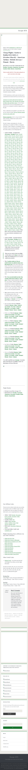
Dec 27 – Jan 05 (10, 181)
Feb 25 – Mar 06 (10, 228)
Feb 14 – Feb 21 (15, 212)
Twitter (8, 693)
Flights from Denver (9, 549)
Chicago (6, 316)
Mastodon (9, 685)
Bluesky (8, 682)
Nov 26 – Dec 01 (14, 159)
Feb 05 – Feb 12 (10, 208)
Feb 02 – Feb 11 (11, 203)
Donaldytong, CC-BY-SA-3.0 (15, 47)
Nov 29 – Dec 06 (10, 162)
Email (4, 708)
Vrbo (13, 519)
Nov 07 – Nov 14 (16, 145)
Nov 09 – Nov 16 (14, 146)
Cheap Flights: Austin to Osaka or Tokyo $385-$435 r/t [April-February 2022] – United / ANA (14, 585)
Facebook (9, 696)
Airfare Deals (8, 613)
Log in (4, 737)
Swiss (14, 522)
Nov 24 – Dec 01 (16, 157)
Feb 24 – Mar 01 (8, 225)
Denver (15, 309)
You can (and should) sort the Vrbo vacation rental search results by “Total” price (14, 278)
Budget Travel (8, 560)
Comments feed (6, 743)
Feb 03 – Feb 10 (8, 204)
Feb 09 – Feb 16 (19, 211)
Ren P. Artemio (18, 49)
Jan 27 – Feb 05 (10, 200)
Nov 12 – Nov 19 (18, 149)
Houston (11, 305)
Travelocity (9, 67)
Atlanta (19, 309)
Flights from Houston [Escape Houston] (13, 552)
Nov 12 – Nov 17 (10, 149)
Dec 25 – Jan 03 (13, 179)
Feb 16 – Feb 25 (17, 215)
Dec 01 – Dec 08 (16, 164)
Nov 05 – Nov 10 (10, 143)
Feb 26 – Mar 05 (17, 228)
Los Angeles (13, 308)
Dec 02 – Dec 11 (14, 165)
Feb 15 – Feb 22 (12, 214)
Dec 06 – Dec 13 (8, 168)
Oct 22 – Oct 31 (11, 137)
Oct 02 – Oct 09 (18, 134)
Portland (7, 309)
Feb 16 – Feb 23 (10, 215)
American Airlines (18, 613)
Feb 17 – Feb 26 (13, 217)
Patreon (8, 670)
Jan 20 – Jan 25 (17, 242)
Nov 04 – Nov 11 (12, 142)
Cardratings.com (8, 530)
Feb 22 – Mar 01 (12, 222)
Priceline (5, 67)
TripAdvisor (13, 526)
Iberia (10, 521)
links (16, 255)
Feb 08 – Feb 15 (11, 211)
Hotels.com (18, 526)
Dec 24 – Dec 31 (16, 178)
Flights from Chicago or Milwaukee (12, 540)
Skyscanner (21, 67)
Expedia (5, 68)
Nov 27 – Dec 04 (12, 160)
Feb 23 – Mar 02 (10, 223)
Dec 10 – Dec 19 (19, 171)
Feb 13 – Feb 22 (8, 212)
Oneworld (7, 618)
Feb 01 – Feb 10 (13, 201)
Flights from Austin (10, 616)
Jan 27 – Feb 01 (13, 198)
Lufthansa (10, 522)
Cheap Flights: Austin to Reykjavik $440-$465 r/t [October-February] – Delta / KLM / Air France (13, 578)
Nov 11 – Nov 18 (12, 148)
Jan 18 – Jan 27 (17, 193)
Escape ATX (22, 31)
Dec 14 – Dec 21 (14, 175)
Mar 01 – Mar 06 (15, 229)
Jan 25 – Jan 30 (17, 197)
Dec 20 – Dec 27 (11, 176)
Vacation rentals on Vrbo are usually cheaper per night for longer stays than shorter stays (14, 263)
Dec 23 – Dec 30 (19, 176)
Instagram (9, 687)
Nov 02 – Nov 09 (14, 140)
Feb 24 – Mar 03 (15, 225)
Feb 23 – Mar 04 (17, 223)
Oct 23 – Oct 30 (19, 137)
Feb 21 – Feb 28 (8, 220)
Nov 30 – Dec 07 (8, 164)
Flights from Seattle (9, 544)
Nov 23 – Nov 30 (8, 157)
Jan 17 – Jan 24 (10, 193)
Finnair (20, 615)
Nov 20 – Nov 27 (10, 156)
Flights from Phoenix (9, 547)
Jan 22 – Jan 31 (10, 197)
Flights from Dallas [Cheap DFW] (12, 554)
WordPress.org (5, 746)
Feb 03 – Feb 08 (19, 203)
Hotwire (12, 68)
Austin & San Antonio (9, 314)
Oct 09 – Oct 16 (8, 135)
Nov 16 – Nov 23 (14, 153)
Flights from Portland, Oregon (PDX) (12, 546)
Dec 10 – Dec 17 (11, 171)
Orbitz (8, 68)
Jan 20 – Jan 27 (13, 195)
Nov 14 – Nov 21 (16, 151)
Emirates (10, 524)
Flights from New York (9, 538)
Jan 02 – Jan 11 (13, 186)
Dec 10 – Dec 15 (10, 242)
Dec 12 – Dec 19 (16, 173)
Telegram (9, 690)
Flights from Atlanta (9, 551)
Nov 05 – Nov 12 (18, 143)
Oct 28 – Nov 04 (8, 139)
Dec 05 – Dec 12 (19, 167)
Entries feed (5, 740)
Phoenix (11, 309)
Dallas (15, 305)
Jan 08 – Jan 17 (13, 189)
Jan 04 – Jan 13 (10, 187)
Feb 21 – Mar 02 (15, 220)
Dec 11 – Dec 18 (8, 173)
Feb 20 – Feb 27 (11, 218)
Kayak (6, 516)
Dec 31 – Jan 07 (10, 184)
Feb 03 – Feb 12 (15, 204)
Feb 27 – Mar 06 (8, 229)
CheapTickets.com (8, 518)
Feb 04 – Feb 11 (12, 206)
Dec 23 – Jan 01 (8, 178)
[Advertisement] (14, 14)
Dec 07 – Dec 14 (16, 168)
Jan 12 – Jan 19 (17, 190)
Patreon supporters (7, 117)
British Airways (9, 615)
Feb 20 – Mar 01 (19, 218)
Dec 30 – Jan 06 (13, 182)
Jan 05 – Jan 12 (17, 187)
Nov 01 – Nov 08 (16, 139)
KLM (14, 524)
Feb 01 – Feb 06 (17, 200)
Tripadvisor (15, 67)
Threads (8, 679)
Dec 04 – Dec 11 (11, 167)
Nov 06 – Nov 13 (8, 145)
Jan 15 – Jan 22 (13, 192)
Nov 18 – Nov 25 (12, 154)
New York (13, 306)
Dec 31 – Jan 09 (17, 184)
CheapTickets (18, 68)
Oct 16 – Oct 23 (15, 135)
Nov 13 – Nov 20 (8, 151)
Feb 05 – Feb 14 (17, 208)
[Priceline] (14, 373)
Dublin (16, 615)
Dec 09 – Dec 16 (14, 170)
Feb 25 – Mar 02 (12, 226)
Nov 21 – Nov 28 (18, 156)
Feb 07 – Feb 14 (13, 209)
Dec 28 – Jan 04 (17, 181)
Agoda (6, 527)
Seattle (17, 308)
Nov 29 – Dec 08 (18, 162)
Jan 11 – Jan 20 (10, 190)
